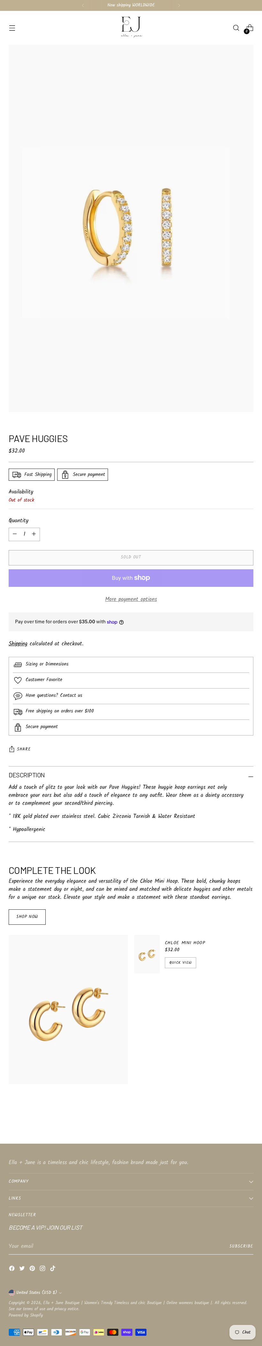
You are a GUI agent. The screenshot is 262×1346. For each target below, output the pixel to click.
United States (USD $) (36, 1292)
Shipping (18, 644)
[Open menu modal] (12, 28)
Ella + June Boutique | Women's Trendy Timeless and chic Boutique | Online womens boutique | (127, 1303)
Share (24, 749)
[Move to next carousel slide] (248, 1121)
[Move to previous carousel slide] (233, 1121)
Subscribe (241, 1246)
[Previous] (83, 5)
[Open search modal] (236, 28)
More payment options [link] (131, 600)
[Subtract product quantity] (34, 534)
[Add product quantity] (14, 534)
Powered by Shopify (26, 1315)
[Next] (179, 5)
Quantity (18, 521)
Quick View (180, 963)
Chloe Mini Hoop (185, 943)
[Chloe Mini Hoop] (147, 954)
